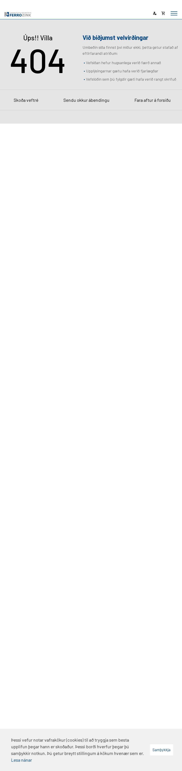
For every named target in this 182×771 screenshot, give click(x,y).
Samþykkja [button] (161, 749)
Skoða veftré (26, 100)
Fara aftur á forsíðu (153, 100)
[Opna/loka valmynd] (174, 13)
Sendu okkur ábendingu (86, 100)
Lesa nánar (21, 760)
